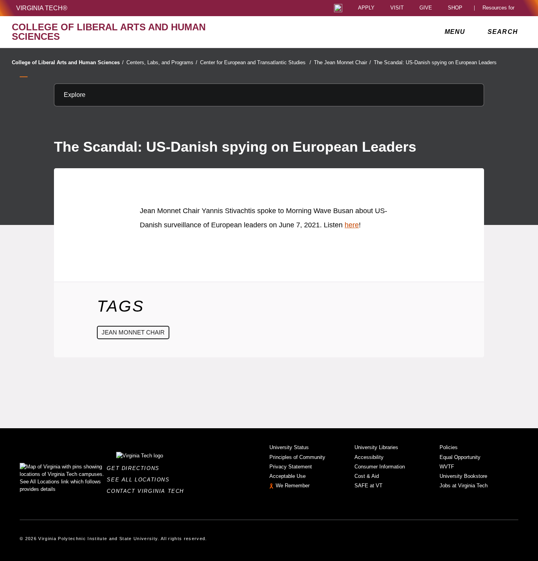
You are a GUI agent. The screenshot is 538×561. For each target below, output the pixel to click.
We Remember (293, 486)
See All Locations (140, 480)
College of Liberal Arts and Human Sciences (68, 62)
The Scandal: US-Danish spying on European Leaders (435, 62)
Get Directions (135, 468)
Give (425, 8)
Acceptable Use (287, 476)
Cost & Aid (366, 476)
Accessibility (369, 457)
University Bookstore (463, 476)
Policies (449, 447)
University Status (289, 447)
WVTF (447, 467)
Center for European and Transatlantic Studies (255, 62)
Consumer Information (379, 467)
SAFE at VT (368, 486)
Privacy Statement (290, 467)
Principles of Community (297, 457)
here (352, 225)
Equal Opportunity (460, 457)
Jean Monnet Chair (133, 332)
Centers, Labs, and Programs (161, 62)
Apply (366, 8)
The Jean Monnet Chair (342, 62)
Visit (397, 8)
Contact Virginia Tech (147, 491)
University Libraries (376, 447)
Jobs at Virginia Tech (464, 486)
